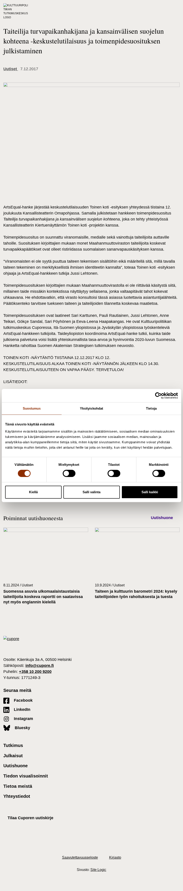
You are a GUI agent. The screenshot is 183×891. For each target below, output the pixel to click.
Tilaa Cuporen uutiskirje (30, 818)
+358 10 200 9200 (35, 671)
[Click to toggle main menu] (177, 11)
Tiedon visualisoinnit (25, 775)
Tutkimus (13, 745)
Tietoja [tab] (151, 408)
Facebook (23, 700)
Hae (169, 11)
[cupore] (11, 639)
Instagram (23, 718)
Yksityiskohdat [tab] (91, 408)
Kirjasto (115, 857)
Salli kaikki (149, 492)
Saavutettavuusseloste (80, 857)
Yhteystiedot (16, 796)
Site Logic (98, 870)
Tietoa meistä (17, 786)
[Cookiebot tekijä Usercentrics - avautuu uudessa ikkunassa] (158, 395)
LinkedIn (21, 709)
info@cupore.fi (39, 665)
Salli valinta (91, 492)
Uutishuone (162, 518)
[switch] (69, 473)
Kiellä (33, 492)
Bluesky (22, 728)
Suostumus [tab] (32, 408)
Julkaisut (13, 755)
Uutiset (10, 69)
